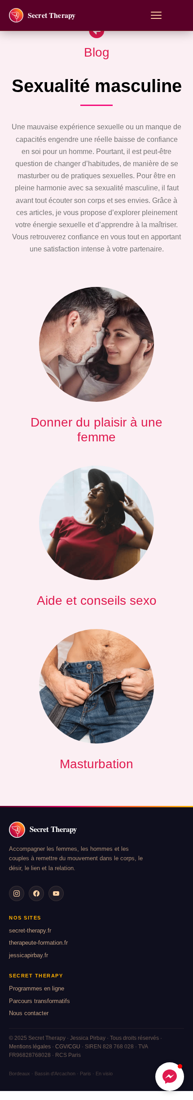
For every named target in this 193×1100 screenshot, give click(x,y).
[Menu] (156, 15)
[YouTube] (56, 893)
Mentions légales (30, 1046)
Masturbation (96, 764)
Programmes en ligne (36, 988)
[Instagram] (16, 893)
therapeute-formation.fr (38, 942)
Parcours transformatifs (39, 1001)
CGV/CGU (67, 1046)
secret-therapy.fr (30, 930)
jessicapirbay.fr (28, 955)
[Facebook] (36, 893)
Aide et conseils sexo (97, 600)
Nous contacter (28, 1013)
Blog (97, 52)
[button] (169, 1076)
